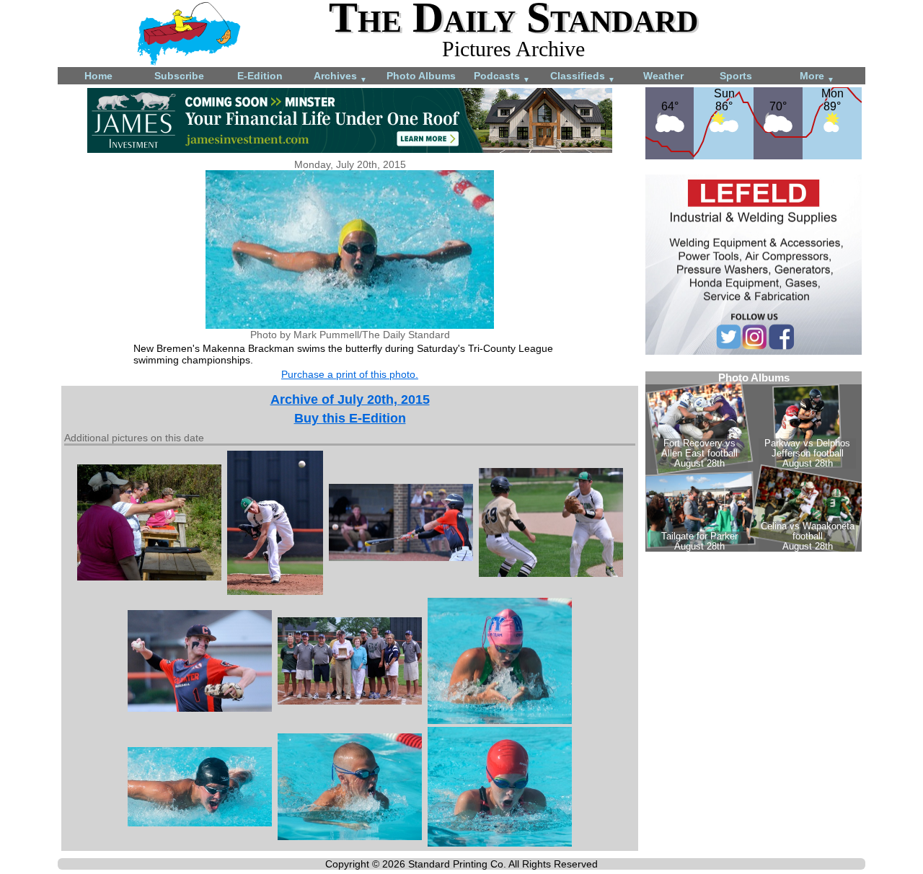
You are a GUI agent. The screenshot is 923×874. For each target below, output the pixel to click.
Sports (736, 75)
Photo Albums (421, 75)
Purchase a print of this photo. (349, 374)
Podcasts (502, 77)
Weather (663, 75)
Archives (340, 77)
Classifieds (582, 77)
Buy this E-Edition (350, 418)
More (817, 77)
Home (98, 75)
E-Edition (260, 75)
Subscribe (179, 75)
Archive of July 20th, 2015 (350, 399)
